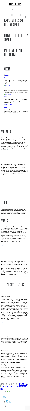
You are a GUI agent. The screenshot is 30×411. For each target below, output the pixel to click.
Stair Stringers (5, 96)
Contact (27, 17)
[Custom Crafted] (8, 104)
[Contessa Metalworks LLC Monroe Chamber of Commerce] (15, 388)
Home (28, 15)
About (20, 15)
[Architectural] (7, 85)
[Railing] (6, 75)
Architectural (5, 87)
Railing (4, 77)
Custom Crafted (5, 107)
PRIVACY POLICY (23, 384)
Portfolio (12, 15)
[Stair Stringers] (8, 94)
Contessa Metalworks (15, 4)
